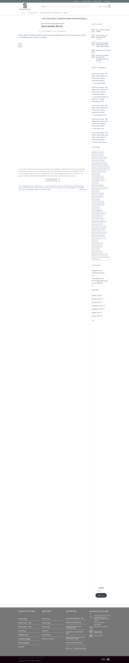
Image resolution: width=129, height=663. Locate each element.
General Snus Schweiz (98, 160)
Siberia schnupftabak (97, 185)
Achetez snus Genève (98, 152)
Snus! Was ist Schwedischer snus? (75, 632)
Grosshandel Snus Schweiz (56, 186)
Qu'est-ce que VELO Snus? (99, 171)
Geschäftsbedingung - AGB (75, 618)
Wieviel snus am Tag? (103, 50)
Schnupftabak (67, 186)
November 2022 (97, 306)
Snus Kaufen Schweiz (44, 189)
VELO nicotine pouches (98, 235)
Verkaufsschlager (45, 13)
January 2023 (96, 302)
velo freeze (95, 232)
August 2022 (96, 312)
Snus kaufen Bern (100, 83)
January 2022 (96, 316)
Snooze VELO (95, 207)
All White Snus (32, 13)
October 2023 (96, 295)
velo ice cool (103, 232)
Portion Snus (22, 619)
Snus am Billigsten (71, 188)
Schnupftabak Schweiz (28, 188)
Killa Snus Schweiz (103, 166)
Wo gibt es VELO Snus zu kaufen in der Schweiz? (100, 258)
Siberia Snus (38, 188)
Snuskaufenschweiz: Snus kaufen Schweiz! (31, 658)
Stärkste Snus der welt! (98, 229)
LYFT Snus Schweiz (97, 169)
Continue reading (52, 180)
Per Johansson (61, 31)
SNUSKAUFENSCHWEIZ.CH (99, 221)
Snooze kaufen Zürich (60, 188)
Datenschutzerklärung (73, 622)
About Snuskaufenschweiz (74, 643)
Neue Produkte (57, 13)
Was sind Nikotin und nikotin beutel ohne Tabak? (75, 638)
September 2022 (97, 309)
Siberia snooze (104, 188)
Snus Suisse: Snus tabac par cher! (102, 36)
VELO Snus (95, 240)
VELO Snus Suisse (97, 246)
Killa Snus (94, 166)
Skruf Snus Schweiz (97, 196)
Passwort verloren (48, 639)
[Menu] (19, 13)
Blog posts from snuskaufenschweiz (52, 23)
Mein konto (46, 619)
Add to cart (101, 595)
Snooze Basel (95, 199)
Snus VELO (103, 227)
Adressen (45, 631)
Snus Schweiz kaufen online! (103, 30)
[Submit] (88, 6)
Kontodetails (46, 635)
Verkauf (66, 13)
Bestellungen (46, 623)
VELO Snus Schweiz (97, 243)
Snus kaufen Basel (100, 142)
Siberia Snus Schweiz (47, 188)
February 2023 (96, 299)
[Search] (110, 13)
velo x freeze (95, 249)
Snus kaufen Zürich (52, 26)
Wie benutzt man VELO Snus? (100, 254)
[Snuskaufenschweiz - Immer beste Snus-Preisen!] (28, 7)
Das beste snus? (99, 129)
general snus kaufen (97, 155)
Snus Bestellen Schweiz (32, 189)
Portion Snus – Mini (25, 623)
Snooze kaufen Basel (97, 202)
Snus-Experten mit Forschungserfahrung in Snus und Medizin (100, 281)
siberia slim (95, 188)
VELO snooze (101, 238)
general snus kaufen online (99, 157)
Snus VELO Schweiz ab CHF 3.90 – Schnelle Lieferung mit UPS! (102, 58)
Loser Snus (22, 631)
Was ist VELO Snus (97, 252)
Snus (23, 13)
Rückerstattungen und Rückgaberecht (73, 627)
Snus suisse (95, 227)
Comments (83, 189)
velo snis (94, 238)
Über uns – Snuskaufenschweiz (76, 648)
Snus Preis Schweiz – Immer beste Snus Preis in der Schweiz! (103, 44)
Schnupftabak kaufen (98, 177)
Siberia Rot (95, 182)
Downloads (45, 627)
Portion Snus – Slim (24, 627)
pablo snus (107, 169)
